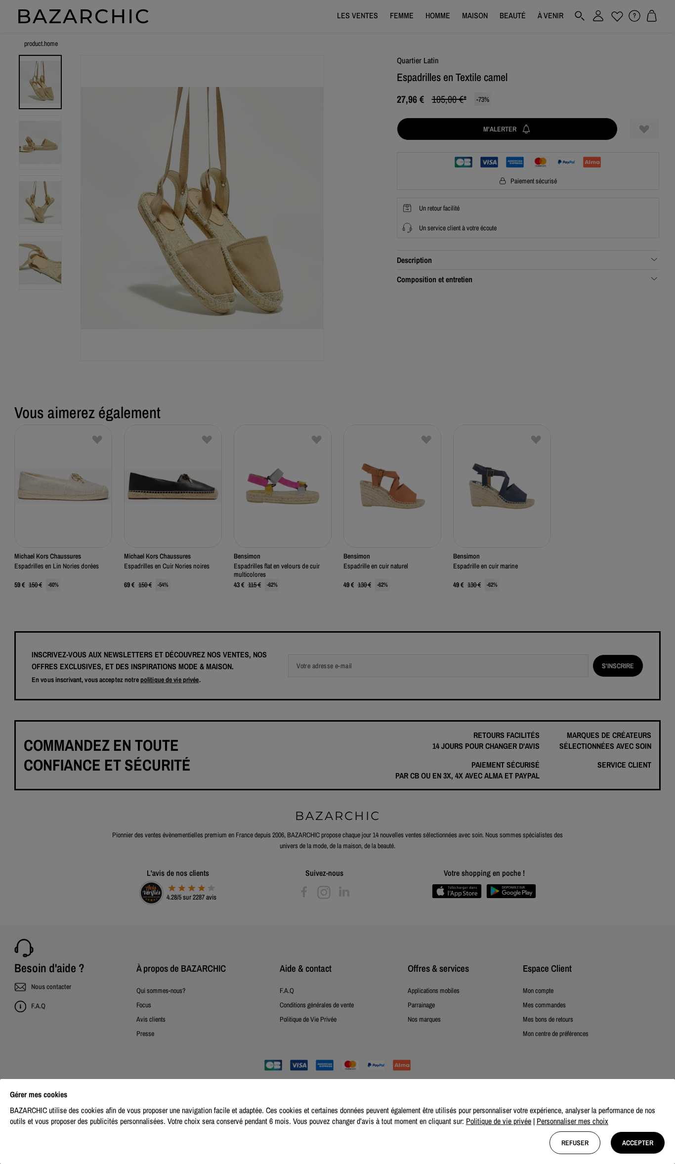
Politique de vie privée (498, 1121)
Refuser (575, 1142)
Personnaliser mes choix (572, 1121)
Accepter (637, 1142)
